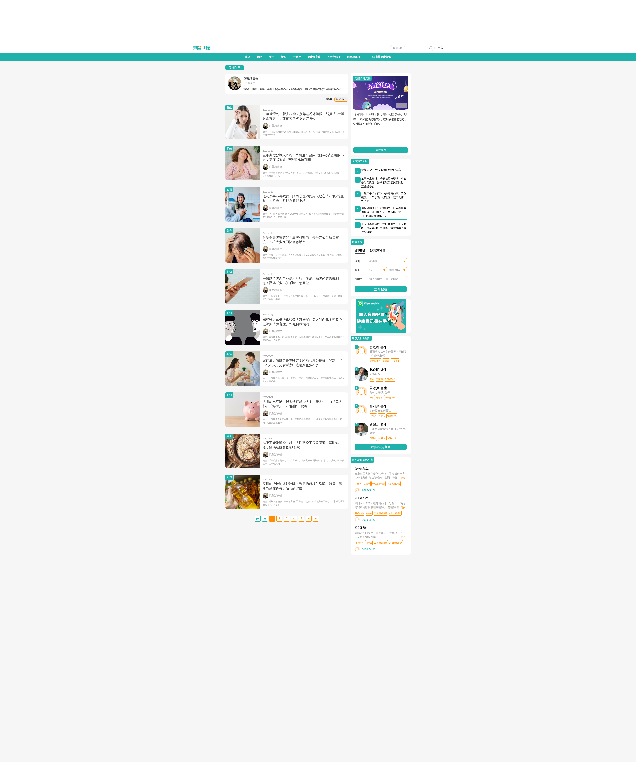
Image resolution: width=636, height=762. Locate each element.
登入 (440, 47)
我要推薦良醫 (381, 447)
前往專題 (380, 150)
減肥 (259, 56)
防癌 (247, 56)
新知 (283, 56)
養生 (271, 56)
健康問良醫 (314, 56)
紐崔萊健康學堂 (381, 56)
